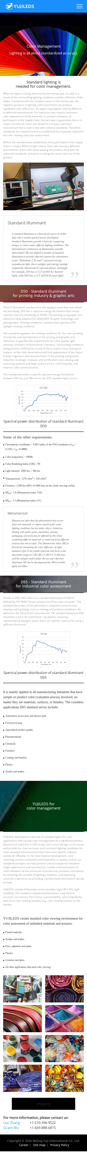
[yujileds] (19, 6)
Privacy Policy (59, 1145)
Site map (39, 1145)
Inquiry (43, 1104)
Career (24, 1145)
